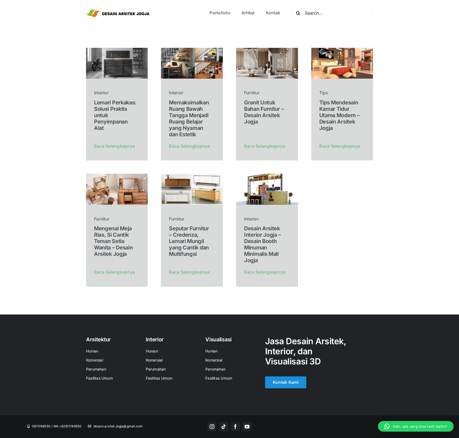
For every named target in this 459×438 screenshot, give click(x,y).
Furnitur (252, 92)
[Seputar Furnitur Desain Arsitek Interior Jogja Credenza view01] (192, 175)
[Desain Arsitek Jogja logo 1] (117, 11)
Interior (101, 92)
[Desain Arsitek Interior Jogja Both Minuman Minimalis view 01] (267, 175)
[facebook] (235, 426)
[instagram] (211, 426)
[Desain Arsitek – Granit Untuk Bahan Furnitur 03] (267, 50)
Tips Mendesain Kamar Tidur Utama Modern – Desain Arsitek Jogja (339, 115)
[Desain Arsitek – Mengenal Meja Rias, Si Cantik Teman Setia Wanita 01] (117, 175)
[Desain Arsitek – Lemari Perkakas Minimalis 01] (117, 50)
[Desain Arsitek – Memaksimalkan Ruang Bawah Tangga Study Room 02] (192, 50)
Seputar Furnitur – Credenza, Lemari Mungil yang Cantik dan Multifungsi (189, 241)
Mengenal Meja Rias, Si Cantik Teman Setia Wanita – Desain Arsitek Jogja (113, 241)
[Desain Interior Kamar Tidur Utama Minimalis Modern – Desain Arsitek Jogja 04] (342, 50)
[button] (416, 426)
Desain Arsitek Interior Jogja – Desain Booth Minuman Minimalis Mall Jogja (262, 244)
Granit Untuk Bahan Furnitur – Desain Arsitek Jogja (264, 112)
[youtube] (247, 426)
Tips (323, 92)
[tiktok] (223, 426)
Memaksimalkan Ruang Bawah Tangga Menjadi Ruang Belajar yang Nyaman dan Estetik (189, 118)
